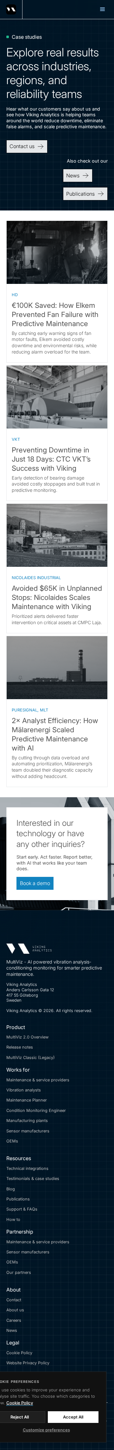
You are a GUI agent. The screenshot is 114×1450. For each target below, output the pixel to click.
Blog (10, 1189)
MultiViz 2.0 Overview (27, 1037)
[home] (11, 9)
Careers (13, 1320)
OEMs (12, 1141)
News (11, 1330)
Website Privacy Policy (27, 1363)
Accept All (73, 1416)
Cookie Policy (19, 1352)
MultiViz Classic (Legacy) (30, 1057)
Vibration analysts (23, 1090)
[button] (102, 9)
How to (13, 1219)
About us (15, 1310)
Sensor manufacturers (27, 1131)
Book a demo (35, 883)
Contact (13, 1300)
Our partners (18, 1272)
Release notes (19, 1047)
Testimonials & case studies (32, 1178)
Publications (18, 1199)
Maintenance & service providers (37, 1080)
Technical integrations (27, 1168)
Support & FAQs (21, 1209)
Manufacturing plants (27, 1120)
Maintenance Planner (26, 1100)
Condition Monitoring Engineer (36, 1110)
